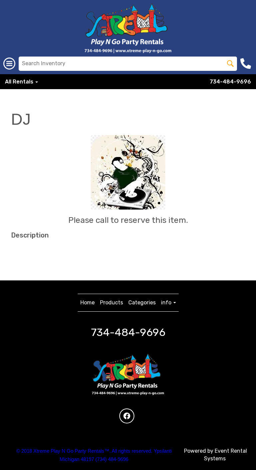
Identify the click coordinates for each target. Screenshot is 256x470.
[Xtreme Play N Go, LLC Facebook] (126, 415)
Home (87, 302)
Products (111, 302)
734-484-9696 (230, 81)
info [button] (167, 302)
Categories (142, 302)
